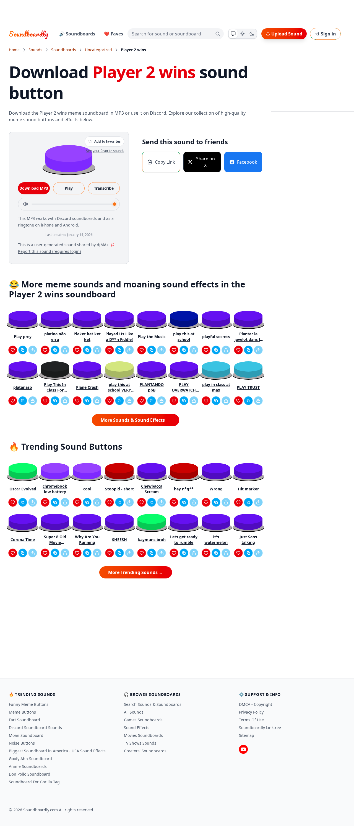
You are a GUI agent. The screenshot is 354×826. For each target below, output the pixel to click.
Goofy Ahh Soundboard (30, 758)
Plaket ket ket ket (87, 336)
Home (14, 49)
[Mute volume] (25, 204)
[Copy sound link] (22, 350)
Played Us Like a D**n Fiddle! (119, 336)
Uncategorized (98, 49)
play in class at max (216, 387)
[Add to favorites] (12, 350)
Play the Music (151, 336)
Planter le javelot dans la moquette (248, 336)
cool (87, 489)
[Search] (218, 33)
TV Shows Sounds (140, 743)
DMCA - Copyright (255, 704)
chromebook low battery (55, 488)
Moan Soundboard (26, 735)
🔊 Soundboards (77, 34)
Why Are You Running (87, 539)
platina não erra (55, 336)
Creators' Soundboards (145, 750)
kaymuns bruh (152, 539)
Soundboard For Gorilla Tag (34, 781)
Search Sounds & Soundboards (152, 704)
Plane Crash (87, 387)
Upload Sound (286, 34)
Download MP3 (33, 188)
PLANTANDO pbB (152, 387)
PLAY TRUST (248, 387)
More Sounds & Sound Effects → (135, 420)
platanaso (22, 387)
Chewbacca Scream (151, 488)
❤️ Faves (113, 34)
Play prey (23, 336)
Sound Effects (136, 727)
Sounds (35, 49)
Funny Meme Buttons (28, 704)
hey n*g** (184, 489)
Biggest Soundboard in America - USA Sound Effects (57, 750)
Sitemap (246, 735)
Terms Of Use (251, 719)
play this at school (183, 336)
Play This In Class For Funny (55, 387)
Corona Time (23, 539)
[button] (69, 158)
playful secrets (216, 336)
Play (69, 188)
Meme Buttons (22, 712)
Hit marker (248, 489)
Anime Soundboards (28, 766)
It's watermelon (216, 539)
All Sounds (134, 712)
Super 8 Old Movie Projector (55, 539)
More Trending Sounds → (135, 572)
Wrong (216, 489)
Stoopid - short (119, 489)
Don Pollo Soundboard (29, 774)
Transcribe (104, 188)
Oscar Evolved (22, 489)
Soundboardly (28, 33)
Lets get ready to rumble (183, 539)
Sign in (328, 34)
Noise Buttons (22, 743)
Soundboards (63, 49)
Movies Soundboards (143, 735)
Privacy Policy (251, 712)
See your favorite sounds (105, 150)
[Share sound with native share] (32, 350)
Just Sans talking (248, 539)
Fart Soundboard (24, 719)
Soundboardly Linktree (260, 727)
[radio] (233, 33)
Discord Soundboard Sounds (35, 727)
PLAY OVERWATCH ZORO (184, 387)
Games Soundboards (143, 719)
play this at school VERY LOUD (119, 387)
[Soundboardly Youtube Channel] (243, 749)
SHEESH (119, 539)
